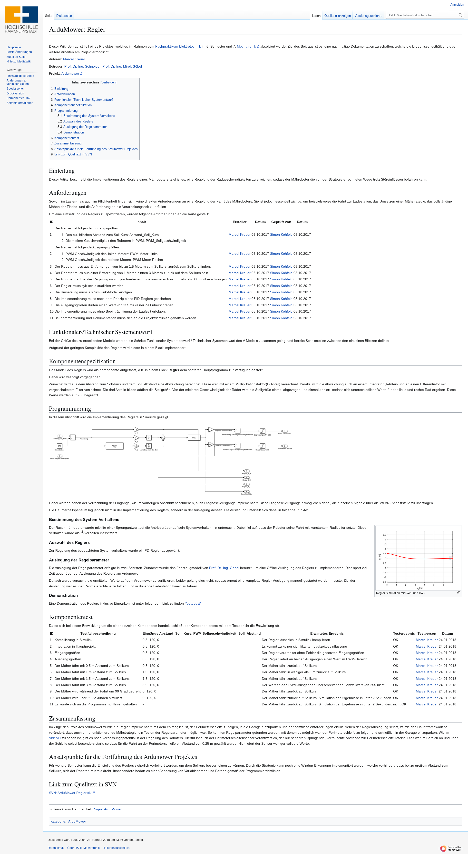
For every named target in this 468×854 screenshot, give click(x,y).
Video (53, 738)
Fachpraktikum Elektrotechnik (178, 46)
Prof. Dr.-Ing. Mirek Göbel (121, 66)
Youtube (191, 603)
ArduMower (77, 821)
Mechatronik (246, 46)
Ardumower (70, 73)
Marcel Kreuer (74, 59)
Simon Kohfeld (281, 234)
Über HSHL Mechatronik (83, 848)
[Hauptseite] (21, 19)
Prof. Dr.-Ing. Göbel (224, 568)
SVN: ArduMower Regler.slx (70, 793)
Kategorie (57, 821)
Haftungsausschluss (116, 848)
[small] (171, 460)
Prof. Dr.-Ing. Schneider (82, 66)
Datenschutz (56, 848)
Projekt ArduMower (107, 809)
